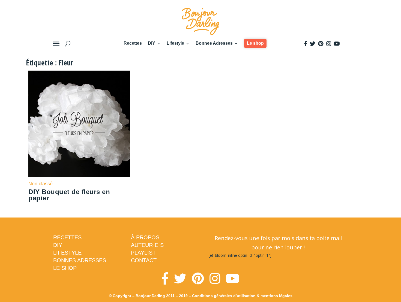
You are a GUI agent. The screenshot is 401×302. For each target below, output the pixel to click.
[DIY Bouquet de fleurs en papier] (79, 124)
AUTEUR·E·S (147, 245)
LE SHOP (65, 268)
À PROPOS (145, 237)
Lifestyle (175, 43)
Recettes (133, 43)
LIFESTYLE (67, 253)
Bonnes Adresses (214, 43)
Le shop (255, 43)
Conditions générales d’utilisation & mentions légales (242, 296)
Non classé (40, 183)
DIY (151, 43)
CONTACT (144, 260)
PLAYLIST (143, 253)
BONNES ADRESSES (79, 260)
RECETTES (67, 237)
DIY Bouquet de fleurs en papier (69, 195)
